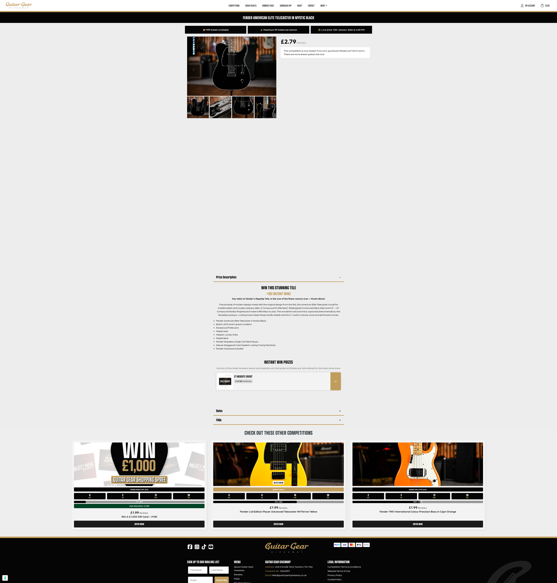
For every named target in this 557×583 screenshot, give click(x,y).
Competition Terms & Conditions (344, 566)
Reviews (238, 574)
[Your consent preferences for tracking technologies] (5, 578)
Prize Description (226, 277)
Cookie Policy (334, 579)
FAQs (218, 419)
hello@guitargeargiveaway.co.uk (289, 575)
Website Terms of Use (339, 571)
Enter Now (139, 524)
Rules (219, 410)
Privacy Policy (335, 575)
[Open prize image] (224, 381)
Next (272, 106)
